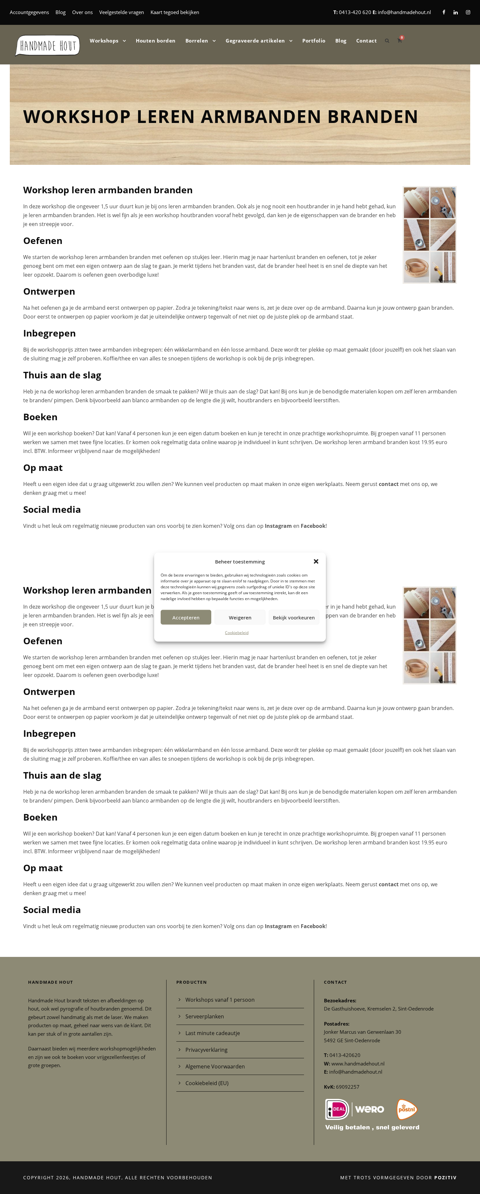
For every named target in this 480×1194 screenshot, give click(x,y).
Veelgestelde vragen (121, 12)
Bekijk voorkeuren (294, 617)
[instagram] (468, 12)
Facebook (313, 525)
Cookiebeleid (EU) (207, 1083)
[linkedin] (456, 12)
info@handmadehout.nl (404, 12)
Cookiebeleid (236, 632)
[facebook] (443, 12)
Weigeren (240, 617)
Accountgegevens (29, 12)
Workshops (104, 40)
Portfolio (314, 40)
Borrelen (196, 40)
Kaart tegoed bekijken (175, 12)
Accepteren (186, 617)
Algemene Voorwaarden (215, 1066)
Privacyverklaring (206, 1049)
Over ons (82, 12)
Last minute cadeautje (212, 1033)
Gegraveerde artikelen (255, 40)
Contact (366, 40)
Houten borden (156, 40)
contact (389, 484)
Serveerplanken (204, 1016)
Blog (61, 12)
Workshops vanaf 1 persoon (220, 999)
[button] (316, 561)
